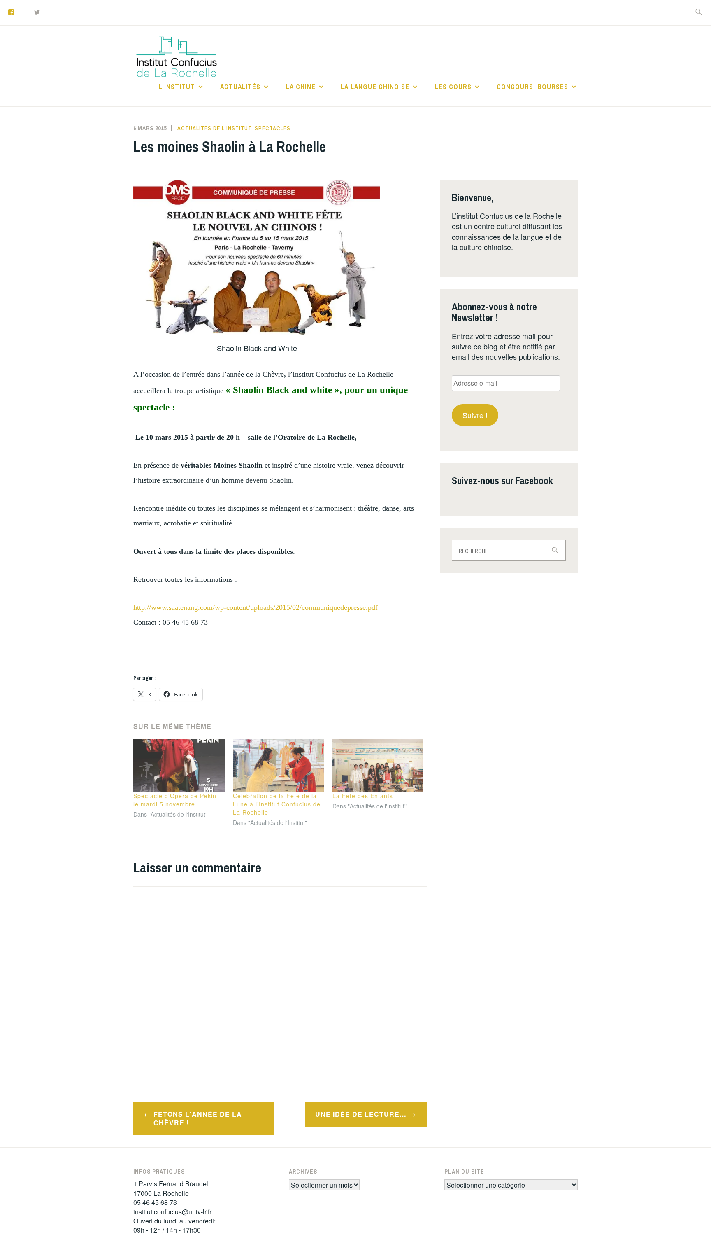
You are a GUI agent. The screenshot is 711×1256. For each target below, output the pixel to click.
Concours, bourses (532, 86)
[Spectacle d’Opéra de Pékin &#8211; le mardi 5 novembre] (179, 765)
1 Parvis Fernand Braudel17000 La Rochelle (170, 1188)
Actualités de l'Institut (214, 128)
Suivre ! (475, 415)
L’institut (177, 86)
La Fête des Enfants (362, 796)
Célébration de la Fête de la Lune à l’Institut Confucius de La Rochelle (277, 804)
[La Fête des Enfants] (378, 765)
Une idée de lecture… (361, 1114)
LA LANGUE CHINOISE (375, 86)
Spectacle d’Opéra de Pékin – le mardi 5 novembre (177, 800)
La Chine (301, 86)
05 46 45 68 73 (155, 1202)
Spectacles (272, 128)
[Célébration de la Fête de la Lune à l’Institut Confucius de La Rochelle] (278, 765)
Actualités (240, 86)
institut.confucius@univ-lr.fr (172, 1211)
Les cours (453, 86)
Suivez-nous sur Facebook (502, 480)
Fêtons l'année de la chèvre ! (197, 1118)
